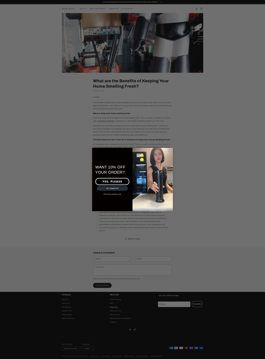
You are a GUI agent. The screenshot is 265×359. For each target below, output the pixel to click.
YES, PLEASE (112, 181)
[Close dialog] (170, 150)
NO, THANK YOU (112, 188)
